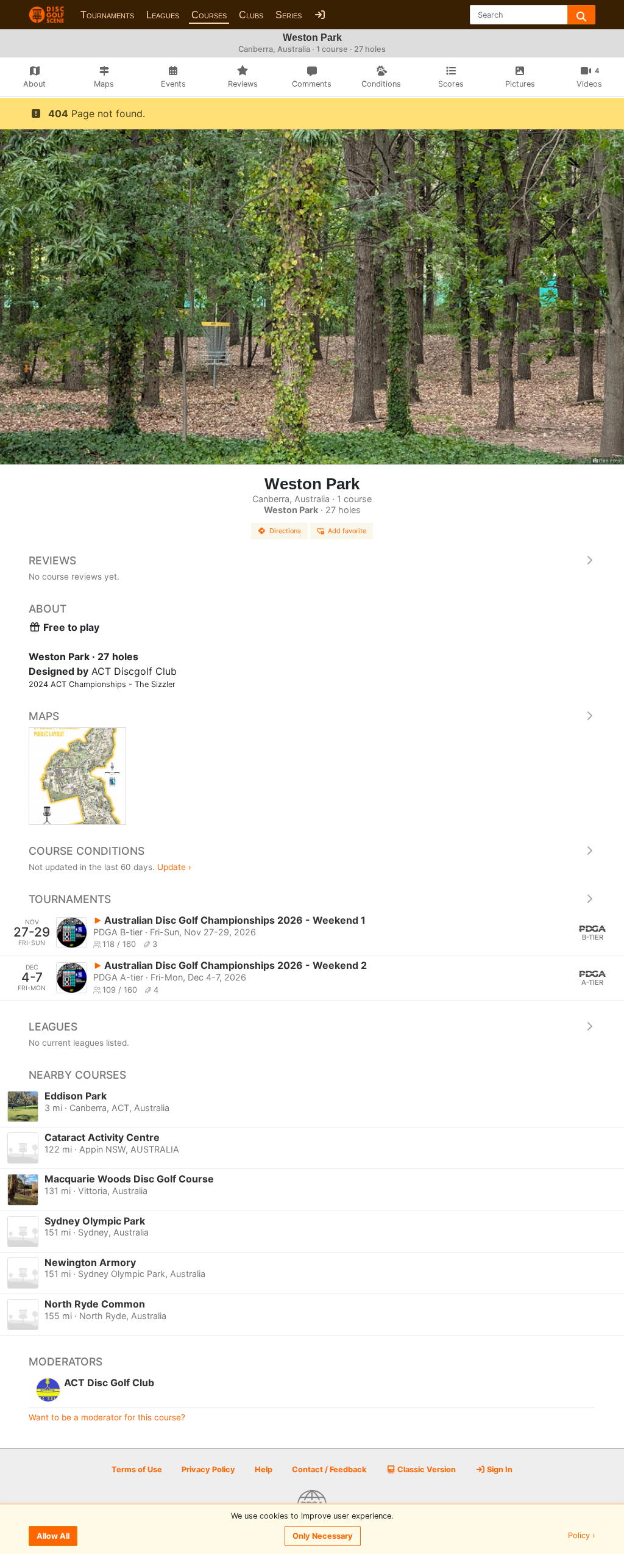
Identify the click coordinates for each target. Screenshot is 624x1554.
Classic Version (425, 1469)
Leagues (162, 15)
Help (263, 1469)
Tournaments (107, 15)
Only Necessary (322, 1536)
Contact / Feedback (329, 1469)
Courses (209, 15)
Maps (44, 716)
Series (288, 15)
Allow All (53, 1536)
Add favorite (347, 531)
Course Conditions (86, 850)
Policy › (581, 1536)
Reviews (52, 560)
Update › (174, 867)
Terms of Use (137, 1469)
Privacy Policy (208, 1469)
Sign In (498, 1469)
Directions (285, 531)
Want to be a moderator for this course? (107, 1417)
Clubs (251, 15)
